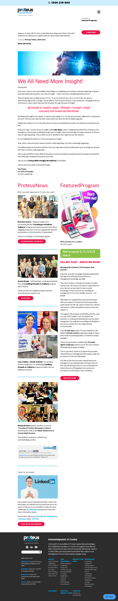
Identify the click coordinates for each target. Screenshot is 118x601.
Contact (77, 591)
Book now (25, 298)
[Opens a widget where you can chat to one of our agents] (109, 597)
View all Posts (24, 44)
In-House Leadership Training (64, 576)
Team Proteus (53, 572)
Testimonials (52, 576)
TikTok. (35, 519)
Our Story (51, 569)
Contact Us (76, 593)
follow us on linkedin (31, 524)
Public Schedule (65, 563)
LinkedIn (33, 510)
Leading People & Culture (36, 284)
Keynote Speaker (66, 572)
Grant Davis (23, 281)
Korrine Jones (24, 222)
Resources (89, 559)
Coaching (52, 591)
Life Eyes (58, 130)
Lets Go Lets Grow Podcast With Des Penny (91, 570)
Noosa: (24, 582)
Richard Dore (24, 426)
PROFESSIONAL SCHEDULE (32, 241)
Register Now (70, 378)
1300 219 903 (60, 2)
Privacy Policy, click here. (35, 40)
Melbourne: (25, 561)
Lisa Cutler (23, 362)
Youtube (22, 519)
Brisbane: (25, 574)
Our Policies (77, 595)
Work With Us (53, 574)
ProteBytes (88, 586)
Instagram (52, 516)
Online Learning (65, 569)
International (64, 584)
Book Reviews (89, 584)
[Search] (40, 552)
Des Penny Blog (90, 578)
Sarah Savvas (36, 362)
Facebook (41, 516)
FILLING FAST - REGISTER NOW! (80, 262)
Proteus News (89, 565)
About (51, 559)
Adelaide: (25, 569)
